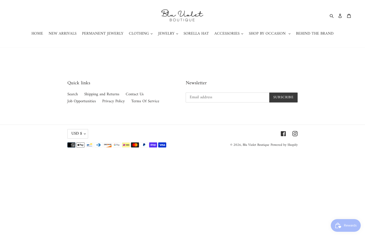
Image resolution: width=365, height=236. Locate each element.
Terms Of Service (145, 101)
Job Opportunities (81, 101)
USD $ (76, 133)
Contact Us (135, 94)
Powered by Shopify (284, 145)
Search (72, 94)
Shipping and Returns (101, 94)
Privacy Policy (113, 101)
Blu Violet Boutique (256, 145)
